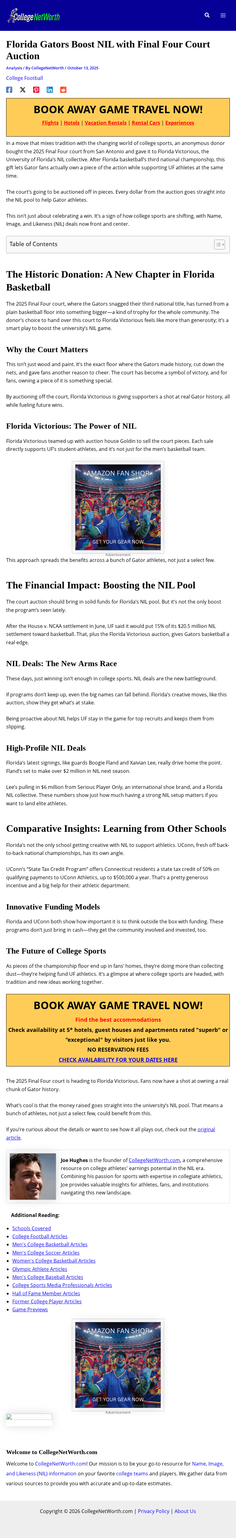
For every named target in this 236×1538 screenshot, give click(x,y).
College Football (24, 78)
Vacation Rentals (106, 122)
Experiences (179, 122)
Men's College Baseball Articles (47, 1277)
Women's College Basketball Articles (54, 1260)
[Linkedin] (50, 89)
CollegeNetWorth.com (154, 1160)
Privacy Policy (153, 1511)
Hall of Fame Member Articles (46, 1293)
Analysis (14, 68)
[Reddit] (63, 89)
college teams (132, 1473)
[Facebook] (9, 89)
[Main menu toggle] (223, 15)
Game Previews (30, 1309)
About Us (185, 1511)
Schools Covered (31, 1228)
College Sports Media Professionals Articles (62, 1285)
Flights (50, 122)
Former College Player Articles (47, 1301)
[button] (207, 15)
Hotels (72, 122)
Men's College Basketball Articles (50, 1244)
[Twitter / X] (23, 89)
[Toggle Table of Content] (216, 244)
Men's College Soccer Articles (46, 1252)
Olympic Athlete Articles (39, 1269)
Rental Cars (146, 122)
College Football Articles (40, 1236)
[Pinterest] (36, 89)
